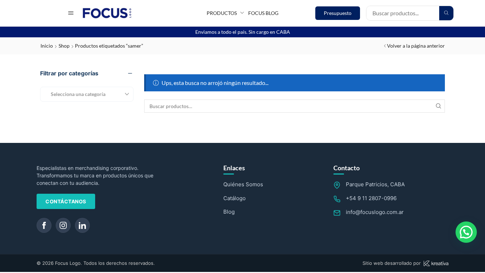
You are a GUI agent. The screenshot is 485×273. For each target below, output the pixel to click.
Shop (64, 46)
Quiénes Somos (243, 184)
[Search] (446, 13)
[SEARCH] (438, 106)
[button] (70, 13)
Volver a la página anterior (416, 46)
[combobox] (86, 94)
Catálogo (234, 198)
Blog (229, 211)
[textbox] (75, 94)
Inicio (46, 46)
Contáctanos (65, 201)
